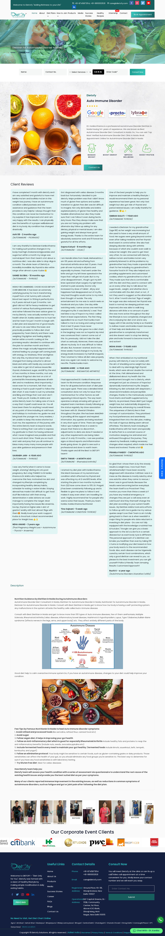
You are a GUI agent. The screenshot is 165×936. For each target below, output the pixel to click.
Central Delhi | (88, 923)
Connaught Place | (141, 923)
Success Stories (89, 14)
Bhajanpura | (51, 923)
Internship (113, 13)
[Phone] (160, 920)
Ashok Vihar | (30, 923)
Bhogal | (78, 923)
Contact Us (94, 167)
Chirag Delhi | (127, 923)
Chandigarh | (100, 923)
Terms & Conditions (113, 932)
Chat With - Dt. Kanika (147, 930)
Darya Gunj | (16, 927)
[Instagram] (137, 3)
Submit (131, 897)
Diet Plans (51, 13)
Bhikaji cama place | (66, 923)
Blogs (49, 906)
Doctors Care (162, 468)
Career (50, 896)
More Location (28, 927)
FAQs (49, 901)
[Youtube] (148, 3)
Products (72, 13)
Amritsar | (20, 923)
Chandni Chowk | (114, 923)
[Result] (24, 812)
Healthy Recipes (100, 14)
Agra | (13, 923)
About (42, 13)
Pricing (21, 902)
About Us (51, 876)
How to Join (62, 13)
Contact (123, 13)
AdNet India (74, 932)
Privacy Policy (98, 932)
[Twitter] (143, 3)
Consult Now (24, 52)
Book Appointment (143, 14)
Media (80, 13)
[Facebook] (131, 3)
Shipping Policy (130, 932)
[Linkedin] (74, 7)
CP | (151, 923)
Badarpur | (41, 923)
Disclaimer (85, 932)
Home (34, 13)
